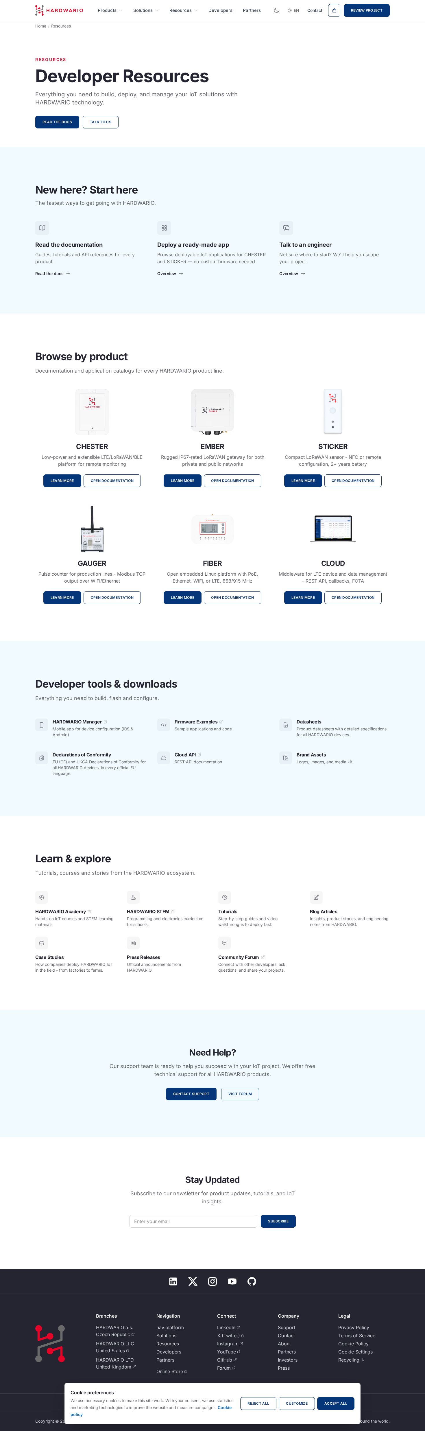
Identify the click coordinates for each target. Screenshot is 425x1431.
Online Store (169, 1371)
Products (107, 10)
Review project (366, 10)
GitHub (224, 1360)
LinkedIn (226, 1327)
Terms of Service (356, 1335)
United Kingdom (113, 1367)
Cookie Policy (353, 1344)
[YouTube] (232, 1281)
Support (286, 1327)
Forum (224, 1368)
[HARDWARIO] (59, 10)
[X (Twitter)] (193, 1281)
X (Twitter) (228, 1335)
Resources (180, 10)
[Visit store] (334, 10)
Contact (314, 10)
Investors (288, 1360)
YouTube (226, 1352)
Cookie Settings (355, 1352)
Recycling (348, 1360)
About (284, 1344)
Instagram (228, 1344)
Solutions (143, 10)
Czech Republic (113, 1334)
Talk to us (100, 122)
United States (110, 1350)
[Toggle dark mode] (276, 10)
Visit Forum (240, 1094)
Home (40, 25)
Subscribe (278, 1221)
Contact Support (191, 1094)
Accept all (335, 1403)
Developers (220, 10)
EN (296, 10)
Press (284, 1368)
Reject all (258, 1403)
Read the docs (57, 122)
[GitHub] (252, 1281)
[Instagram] (212, 1281)
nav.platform (170, 1327)
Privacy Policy (353, 1327)
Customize (297, 1403)
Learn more (62, 480)
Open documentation (112, 480)
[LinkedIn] (173, 1281)
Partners (252, 10)
